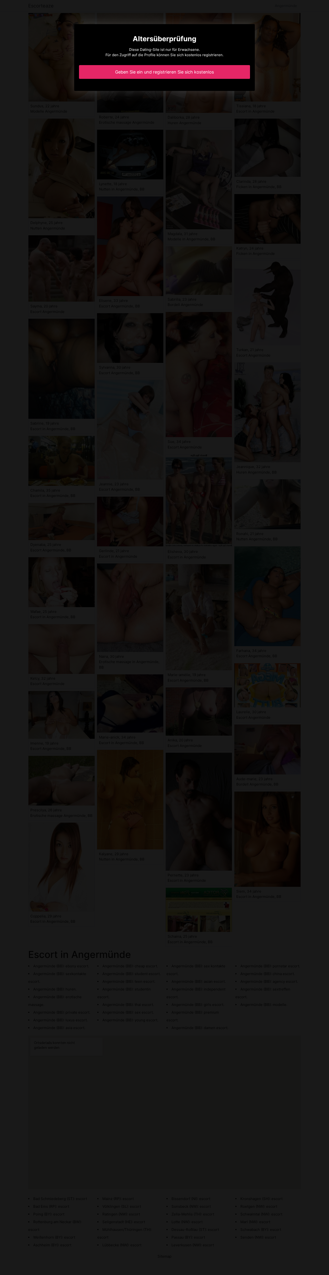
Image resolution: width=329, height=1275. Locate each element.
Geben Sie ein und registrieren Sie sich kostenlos (164, 72)
